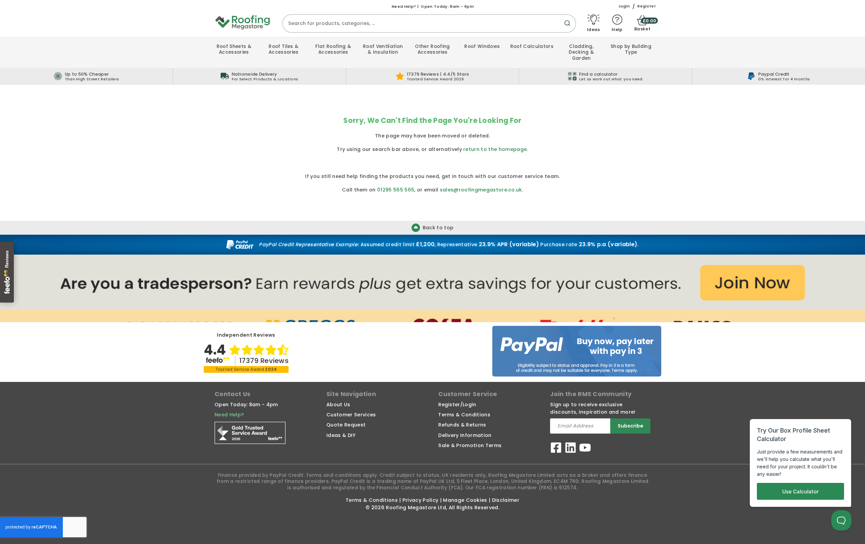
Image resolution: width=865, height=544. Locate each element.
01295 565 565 (395, 189)
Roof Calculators (531, 46)
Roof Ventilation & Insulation (383, 49)
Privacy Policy (420, 500)
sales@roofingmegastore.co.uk (481, 189)
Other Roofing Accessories (432, 49)
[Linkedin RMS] (570, 449)
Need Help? (229, 414)
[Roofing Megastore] (243, 22)
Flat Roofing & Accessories (333, 49)
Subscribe (630, 425)
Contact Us (232, 394)
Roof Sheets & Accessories (234, 49)
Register (646, 6)
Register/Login (457, 404)
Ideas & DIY (341, 435)
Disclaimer (505, 500)
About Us (338, 404)
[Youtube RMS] (585, 449)
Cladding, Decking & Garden (581, 52)
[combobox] (429, 23)
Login (624, 6)
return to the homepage (495, 149)
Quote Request (346, 424)
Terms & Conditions (464, 414)
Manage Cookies (465, 500)
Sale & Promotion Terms (469, 445)
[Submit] (568, 27)
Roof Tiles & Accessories (284, 49)
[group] (259, 76)
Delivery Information (464, 435)
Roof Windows (482, 46)
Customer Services (351, 414)
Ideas (593, 29)
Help (617, 29)
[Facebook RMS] (556, 449)
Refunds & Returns (462, 424)
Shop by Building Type (631, 49)
